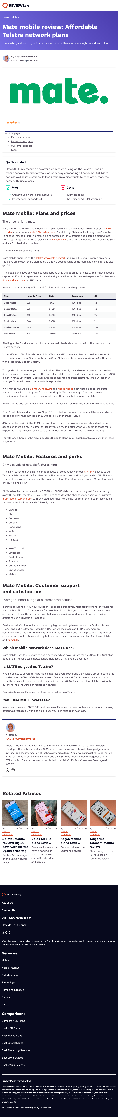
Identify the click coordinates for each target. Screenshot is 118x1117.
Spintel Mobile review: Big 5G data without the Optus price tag (15, 845)
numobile (13, 639)
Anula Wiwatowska (26, 56)
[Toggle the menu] (114, 5)
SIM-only (89, 471)
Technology (8, 982)
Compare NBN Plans (13, 1020)
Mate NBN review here (42, 232)
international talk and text (17, 498)
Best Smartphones (12, 1042)
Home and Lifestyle (13, 989)
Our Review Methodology (16, 917)
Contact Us (8, 910)
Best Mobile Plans (12, 1035)
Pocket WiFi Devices (13, 1065)
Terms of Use (24, 1081)
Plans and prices (20, 137)
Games (6, 997)
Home (5, 17)
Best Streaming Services (16, 1050)
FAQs (14, 150)
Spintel (34, 388)
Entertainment (10, 975)
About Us (7, 902)
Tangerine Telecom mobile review (102, 843)
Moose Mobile (65, 388)
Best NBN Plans (11, 1028)
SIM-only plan (59, 239)
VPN (4, 1004)
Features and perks (22, 141)
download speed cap (14, 280)
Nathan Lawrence (7, 833)
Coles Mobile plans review (41, 841)
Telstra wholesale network (50, 258)
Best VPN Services (12, 1057)
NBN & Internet (10, 967)
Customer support (21, 145)
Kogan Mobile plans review (71, 841)
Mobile (15, 17)
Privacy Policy (9, 1081)
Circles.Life (45, 388)
